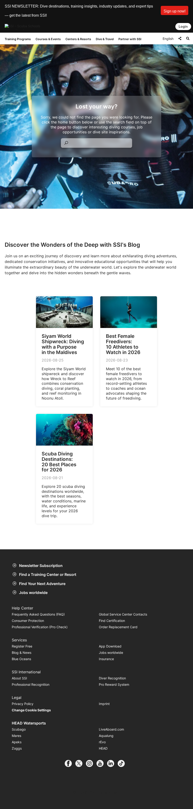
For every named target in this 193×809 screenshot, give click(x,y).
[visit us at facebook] (70, 763)
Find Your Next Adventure (42, 583)
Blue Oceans (21, 659)
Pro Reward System (114, 684)
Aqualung (106, 736)
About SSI (19, 678)
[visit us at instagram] (91, 763)
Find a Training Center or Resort (47, 574)
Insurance (106, 659)
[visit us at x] (80, 763)
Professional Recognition (30, 684)
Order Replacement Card (118, 627)
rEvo (102, 742)
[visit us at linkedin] (112, 763)
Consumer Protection (28, 621)
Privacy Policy (22, 704)
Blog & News (21, 653)
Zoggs (17, 748)
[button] (174, 10)
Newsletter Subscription (41, 565)
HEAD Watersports (29, 723)
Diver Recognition (112, 678)
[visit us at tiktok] (123, 763)
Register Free (22, 646)
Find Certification (112, 621)
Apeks (16, 742)
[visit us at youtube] (101, 763)
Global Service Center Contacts (123, 614)
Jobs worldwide (33, 592)
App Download (110, 646)
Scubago (19, 729)
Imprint (104, 704)
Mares (16, 736)
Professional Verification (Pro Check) (40, 627)
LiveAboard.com (111, 729)
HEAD (103, 748)
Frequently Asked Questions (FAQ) (38, 614)
